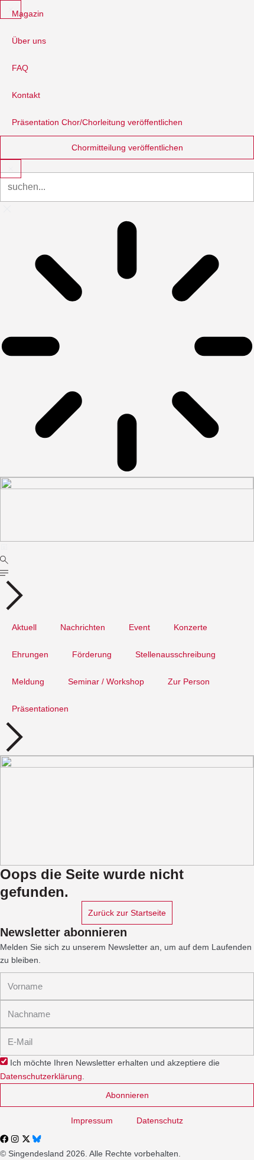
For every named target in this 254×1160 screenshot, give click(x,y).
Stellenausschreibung (175, 654)
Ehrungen (30, 654)
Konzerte (190, 627)
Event (139, 627)
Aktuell (24, 627)
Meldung (28, 681)
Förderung (92, 654)
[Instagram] (15, 1139)
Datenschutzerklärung (41, 1077)
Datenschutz (159, 1120)
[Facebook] (4, 1139)
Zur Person (189, 681)
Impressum (92, 1120)
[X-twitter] (26, 1139)
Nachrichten (82, 627)
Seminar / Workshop (106, 681)
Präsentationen (40, 708)
